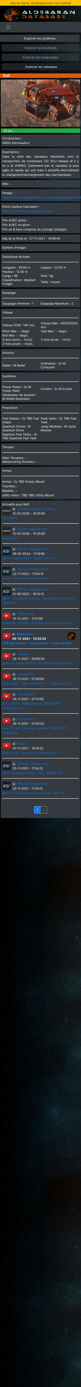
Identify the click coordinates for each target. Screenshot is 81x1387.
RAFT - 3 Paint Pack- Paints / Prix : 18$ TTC (33, 793)
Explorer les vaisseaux (41, 67)
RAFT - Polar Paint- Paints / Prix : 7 (27, 578)
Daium (21, 744)
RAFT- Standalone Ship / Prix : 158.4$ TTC (32, 773)
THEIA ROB (25, 614)
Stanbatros (25, 634)
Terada (22, 654)
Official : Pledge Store (33, 549)
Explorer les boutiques (40, 48)
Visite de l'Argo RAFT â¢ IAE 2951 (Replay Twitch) (37, 663)
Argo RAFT (10, 518)
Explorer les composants (40, 57)
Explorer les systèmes (39, 38)
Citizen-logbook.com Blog (36, 509)
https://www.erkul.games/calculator (27, 211)
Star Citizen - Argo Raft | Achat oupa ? (30, 753)
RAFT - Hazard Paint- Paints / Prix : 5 (28, 558)
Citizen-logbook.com (32, 529)
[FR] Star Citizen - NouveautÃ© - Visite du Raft (37, 643)
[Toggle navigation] (8, 27)
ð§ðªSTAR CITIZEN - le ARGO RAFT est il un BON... (38, 623)
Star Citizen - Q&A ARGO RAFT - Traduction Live (37, 683)
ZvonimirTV (25, 674)
